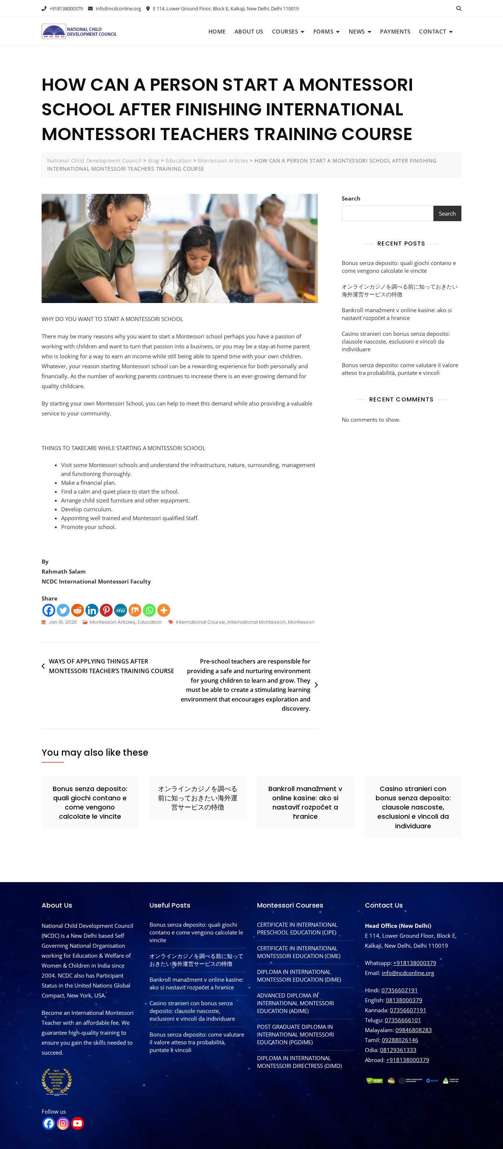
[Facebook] (48, 610)
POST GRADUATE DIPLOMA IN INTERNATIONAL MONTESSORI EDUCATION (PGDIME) (295, 1034)
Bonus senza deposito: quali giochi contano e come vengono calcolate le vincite (399, 266)
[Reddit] (77, 610)
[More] (163, 610)
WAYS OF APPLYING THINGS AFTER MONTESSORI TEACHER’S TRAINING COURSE (111, 666)
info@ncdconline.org (118, 8)
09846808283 (413, 1030)
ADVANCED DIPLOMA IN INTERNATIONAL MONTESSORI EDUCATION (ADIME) (295, 1003)
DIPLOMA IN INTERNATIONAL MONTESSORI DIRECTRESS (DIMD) (299, 1061)
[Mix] (135, 610)
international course (200, 622)
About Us (249, 31)
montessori (301, 622)
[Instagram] (63, 1123)
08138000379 (404, 1000)
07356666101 (403, 1020)
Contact (432, 31)
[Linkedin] (91, 610)
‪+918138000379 (407, 1059)
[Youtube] (77, 1123)
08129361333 (398, 1050)
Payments (395, 31)
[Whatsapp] (149, 610)
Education (150, 622)
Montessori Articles (112, 622)
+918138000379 (65, 8)
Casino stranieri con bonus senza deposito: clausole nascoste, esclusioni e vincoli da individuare (396, 341)
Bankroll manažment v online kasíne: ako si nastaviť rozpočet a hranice (397, 313)
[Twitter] (63, 610)
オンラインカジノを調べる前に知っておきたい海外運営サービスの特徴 (400, 290)
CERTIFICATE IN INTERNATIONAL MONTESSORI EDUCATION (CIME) (298, 952)
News (357, 31)
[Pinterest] (106, 610)
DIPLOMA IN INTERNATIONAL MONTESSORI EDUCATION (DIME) (299, 975)
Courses (285, 31)
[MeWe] (120, 610)
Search (351, 198)
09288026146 (400, 1040)
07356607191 (399, 990)
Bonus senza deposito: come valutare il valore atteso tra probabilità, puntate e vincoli (400, 368)
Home (217, 31)
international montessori (256, 622)
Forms (323, 31)
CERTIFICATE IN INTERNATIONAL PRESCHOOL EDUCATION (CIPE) (297, 928)
